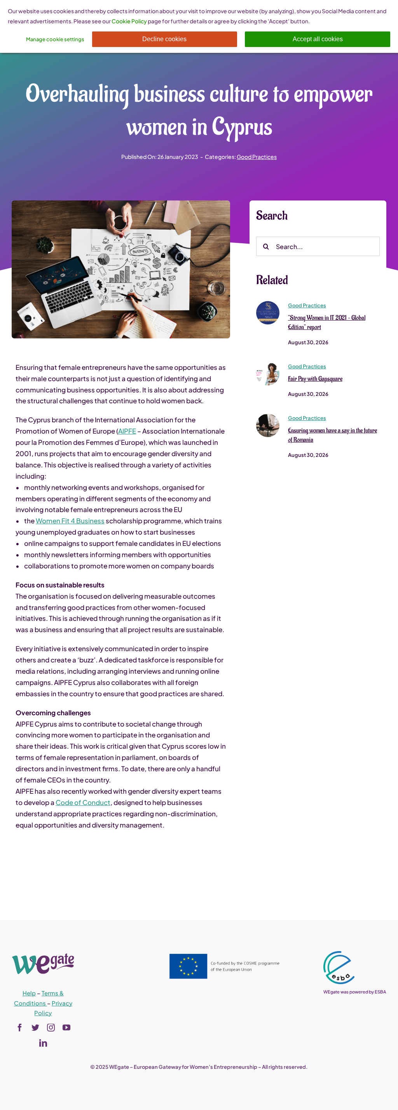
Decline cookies (164, 39)
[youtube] (66, 1028)
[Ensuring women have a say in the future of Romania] (267, 417)
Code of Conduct (83, 802)
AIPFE (127, 431)
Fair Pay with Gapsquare (315, 379)
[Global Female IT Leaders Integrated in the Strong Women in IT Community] (267, 304)
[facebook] (20, 1028)
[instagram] (51, 1028)
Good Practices (257, 156)
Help (29, 993)
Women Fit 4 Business (70, 520)
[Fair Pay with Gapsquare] (267, 365)
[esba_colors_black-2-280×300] (338, 954)
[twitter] (35, 1028)
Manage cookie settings (55, 39)
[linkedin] (43, 1043)
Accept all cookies (318, 39)
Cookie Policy (129, 20)
